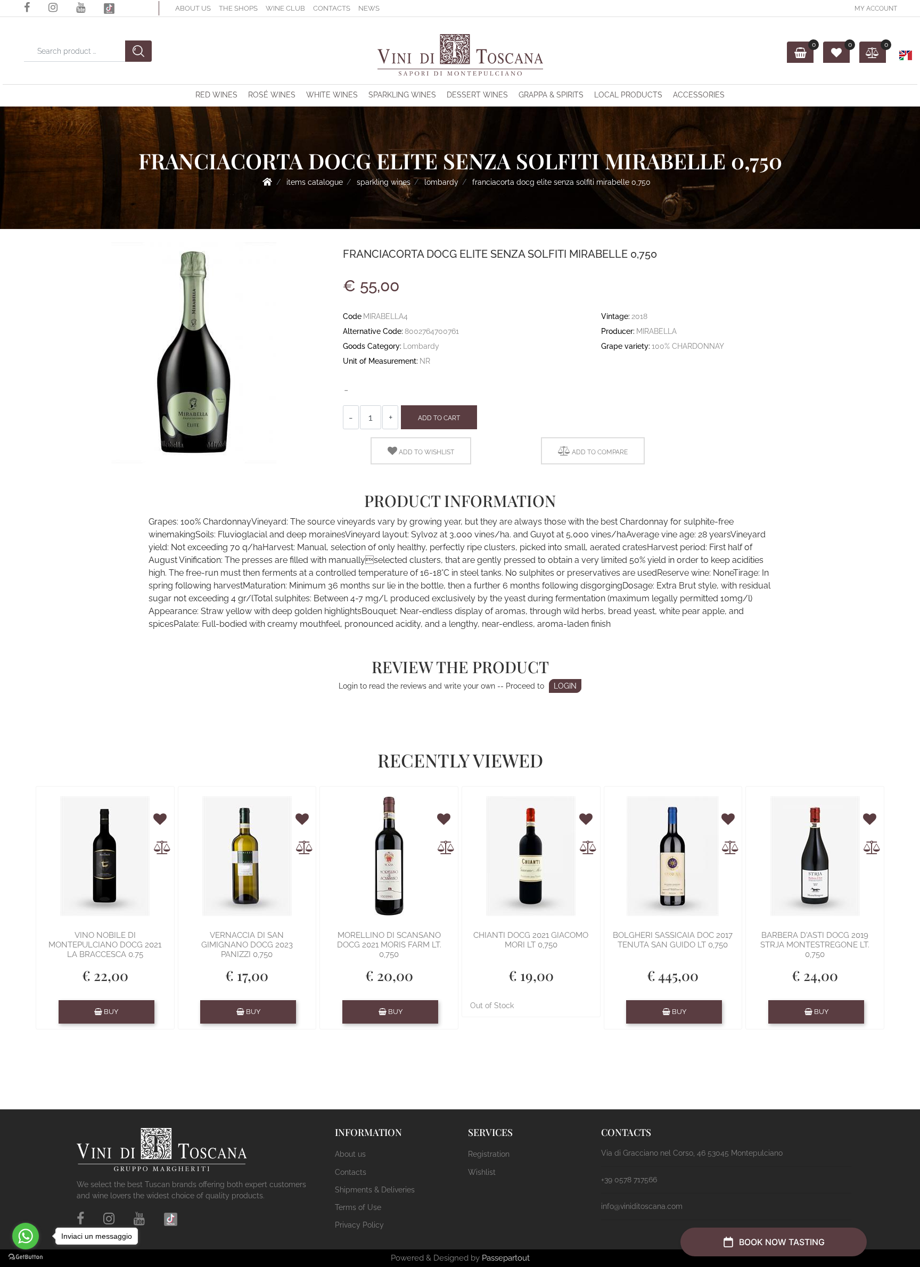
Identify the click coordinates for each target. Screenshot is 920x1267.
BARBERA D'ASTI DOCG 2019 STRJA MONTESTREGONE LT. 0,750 (814, 944)
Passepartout (506, 1258)
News (369, 8)
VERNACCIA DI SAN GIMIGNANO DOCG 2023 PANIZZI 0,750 (247, 944)
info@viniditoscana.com (642, 1206)
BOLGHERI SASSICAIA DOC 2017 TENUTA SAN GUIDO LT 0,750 (673, 940)
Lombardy (441, 182)
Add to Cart (439, 418)
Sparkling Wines (402, 95)
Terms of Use (358, 1207)
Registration (489, 1154)
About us (193, 8)
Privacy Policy (359, 1225)
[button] (14, 23)
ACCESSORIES (699, 95)
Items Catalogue (314, 182)
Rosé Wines (271, 95)
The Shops (238, 8)
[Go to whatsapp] (25, 1236)
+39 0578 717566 (629, 1179)
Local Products (628, 95)
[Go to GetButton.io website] (26, 1256)
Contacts (331, 8)
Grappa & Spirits (551, 95)
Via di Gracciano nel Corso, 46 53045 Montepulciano (692, 1153)
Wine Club (285, 8)
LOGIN (565, 686)
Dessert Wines (477, 95)
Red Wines (216, 95)
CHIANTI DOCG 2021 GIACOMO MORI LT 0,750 (530, 940)
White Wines (332, 95)
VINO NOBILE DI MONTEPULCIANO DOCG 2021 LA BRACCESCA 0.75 (104, 944)
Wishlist (482, 1172)
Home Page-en (267, 181)
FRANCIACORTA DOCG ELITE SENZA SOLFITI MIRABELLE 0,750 (561, 182)
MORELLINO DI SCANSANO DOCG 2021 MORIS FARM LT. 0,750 (389, 944)
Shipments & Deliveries (375, 1190)
